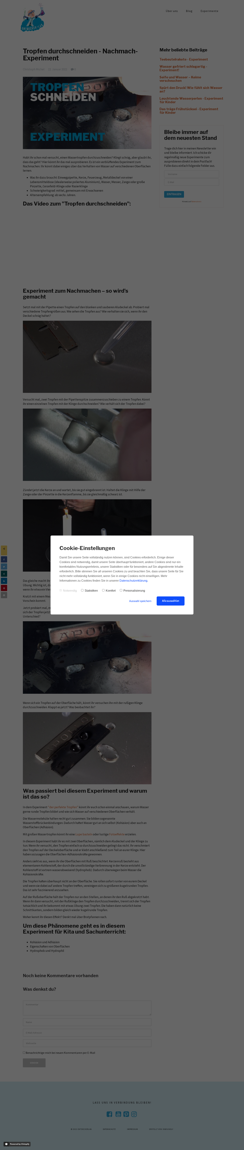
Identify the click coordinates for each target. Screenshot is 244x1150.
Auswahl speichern (140, 600)
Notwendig (70, 590)
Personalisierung (134, 590)
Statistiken (91, 590)
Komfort (111, 590)
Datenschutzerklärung (133, 580)
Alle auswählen (170, 601)
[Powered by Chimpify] (17, 1144)
